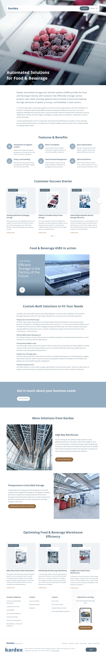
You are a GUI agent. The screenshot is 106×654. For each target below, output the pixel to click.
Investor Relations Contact (59, 608)
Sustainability (10, 610)
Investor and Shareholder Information (14, 602)
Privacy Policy (83, 643)
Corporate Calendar (12, 617)
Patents (77, 643)
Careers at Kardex (34, 601)
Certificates (71, 643)
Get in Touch (55, 601)
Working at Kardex (34, 604)
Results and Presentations (14, 620)
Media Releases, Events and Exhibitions (14, 625)
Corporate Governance (13, 606)
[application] (53, 649)
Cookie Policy (96, 643)
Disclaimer (64, 643)
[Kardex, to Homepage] (13, 8)
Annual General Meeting (13, 613)
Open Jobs (32, 608)
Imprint (90, 643)
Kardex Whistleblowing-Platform (61, 611)
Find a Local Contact (57, 604)
